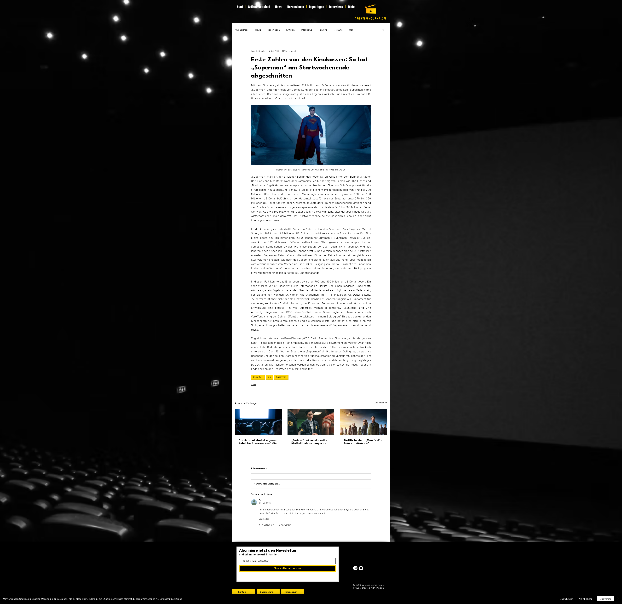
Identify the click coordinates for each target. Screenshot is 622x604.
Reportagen (273, 29)
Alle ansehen (380, 402)
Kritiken (290, 29)
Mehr (351, 29)
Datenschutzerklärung (171, 598)
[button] (382, 30)
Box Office (258, 377)
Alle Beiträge (242, 29)
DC (269, 377)
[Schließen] (618, 598)
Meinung (338, 29)
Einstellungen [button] (566, 598)
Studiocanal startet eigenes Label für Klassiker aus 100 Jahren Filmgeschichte (257, 442)
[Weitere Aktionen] (369, 502)
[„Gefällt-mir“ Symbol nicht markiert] (261, 525)
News (258, 29)
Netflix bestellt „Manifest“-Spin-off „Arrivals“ (363, 442)
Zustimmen (605, 598)
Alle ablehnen (586, 598)
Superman (281, 377)
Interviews (306, 29)
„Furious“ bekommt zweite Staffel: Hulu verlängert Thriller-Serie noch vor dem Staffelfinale (309, 442)
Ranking (323, 29)
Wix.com (380, 588)
